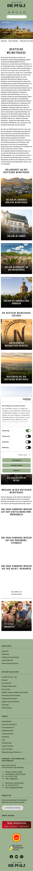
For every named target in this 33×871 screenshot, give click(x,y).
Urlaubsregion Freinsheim (9, 698)
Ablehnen (16, 470)
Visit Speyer (5, 705)
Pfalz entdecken (13, 41)
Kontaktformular (6, 743)
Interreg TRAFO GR (7, 660)
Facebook (11, 856)
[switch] (28, 436)
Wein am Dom (6, 689)
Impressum (5, 651)
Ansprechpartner (7, 721)
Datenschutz (5, 654)
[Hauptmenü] (9, 12)
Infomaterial (5, 737)
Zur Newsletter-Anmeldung (12, 808)
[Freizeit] (24, 12)
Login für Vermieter (7, 746)
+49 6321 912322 (20, 774)
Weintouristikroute (19, 60)
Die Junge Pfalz (6, 683)
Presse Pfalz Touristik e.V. (9, 724)
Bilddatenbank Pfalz (8, 731)
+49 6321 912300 (17, 772)
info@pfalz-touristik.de (16, 787)
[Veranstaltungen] (13, 12)
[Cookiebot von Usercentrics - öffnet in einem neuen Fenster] (23, 399)
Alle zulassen (16, 460)
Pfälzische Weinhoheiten (9, 686)
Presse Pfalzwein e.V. (8, 727)
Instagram (21, 856)
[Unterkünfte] (16, 12)
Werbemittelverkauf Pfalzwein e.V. (12, 752)
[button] (4, 593)
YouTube (16, 856)
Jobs (3, 740)
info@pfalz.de (14, 779)
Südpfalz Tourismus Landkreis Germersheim (15, 692)
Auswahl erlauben (16, 465)
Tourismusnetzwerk (7, 734)
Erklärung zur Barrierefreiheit (10, 657)
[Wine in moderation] (16, 824)
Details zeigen (22, 455)
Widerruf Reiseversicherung (10, 663)
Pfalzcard (4, 680)
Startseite (4, 41)
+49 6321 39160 (18, 783)
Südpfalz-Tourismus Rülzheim (10, 702)
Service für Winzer (7, 749)
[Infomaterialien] (20, 12)
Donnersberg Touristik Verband (11, 695)
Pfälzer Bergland (7, 708)
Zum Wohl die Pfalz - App (9, 677)
